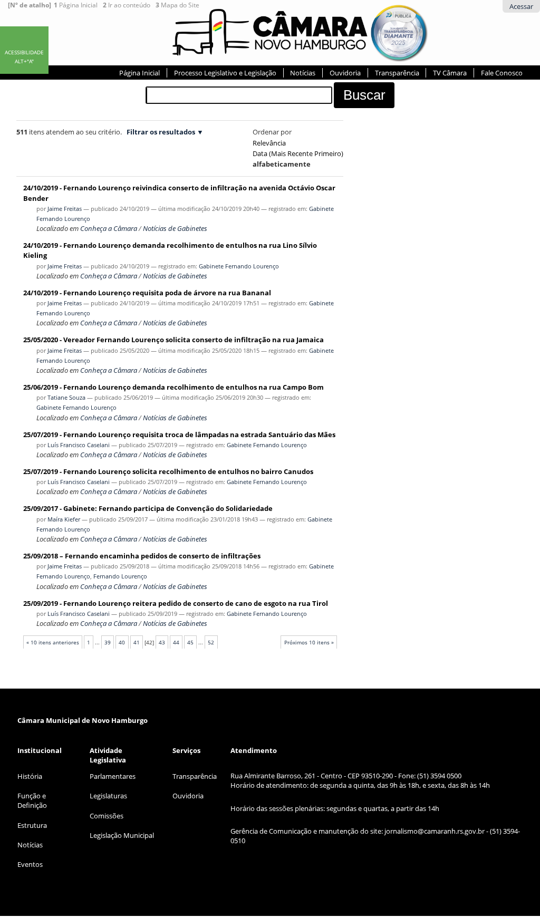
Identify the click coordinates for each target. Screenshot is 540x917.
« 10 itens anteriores (52, 642)
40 (122, 642)
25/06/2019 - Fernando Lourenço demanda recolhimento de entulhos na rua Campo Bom (173, 387)
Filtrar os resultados (161, 132)
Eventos (30, 864)
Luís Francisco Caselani (78, 445)
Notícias (302, 73)
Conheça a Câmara (108, 228)
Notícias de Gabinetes (175, 228)
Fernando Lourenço (120, 576)
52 (211, 642)
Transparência (397, 73)
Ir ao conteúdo (126, 5)
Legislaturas (108, 795)
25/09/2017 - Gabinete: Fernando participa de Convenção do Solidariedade (148, 508)
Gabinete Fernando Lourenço (239, 266)
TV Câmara (450, 73)
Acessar (521, 6)
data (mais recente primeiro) (298, 153)
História (29, 776)
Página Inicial (76, 5)
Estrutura (32, 825)
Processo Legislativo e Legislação (225, 73)
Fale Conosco (502, 73)
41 (136, 642)
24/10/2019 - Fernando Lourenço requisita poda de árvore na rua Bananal (147, 292)
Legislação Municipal (122, 835)
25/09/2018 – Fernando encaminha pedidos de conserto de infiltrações (142, 556)
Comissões (106, 816)
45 (190, 642)
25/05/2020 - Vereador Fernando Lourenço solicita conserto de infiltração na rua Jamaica (173, 339)
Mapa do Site (177, 5)
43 (162, 642)
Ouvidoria (345, 73)
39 (107, 642)
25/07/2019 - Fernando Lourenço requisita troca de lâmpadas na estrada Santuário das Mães (179, 434)
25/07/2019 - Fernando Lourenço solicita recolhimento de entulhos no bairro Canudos (168, 471)
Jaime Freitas (64, 209)
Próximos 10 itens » (309, 642)
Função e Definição (32, 800)
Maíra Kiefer (63, 519)
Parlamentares (113, 776)
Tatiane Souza (66, 397)
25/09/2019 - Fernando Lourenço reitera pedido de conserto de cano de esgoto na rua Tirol (175, 603)
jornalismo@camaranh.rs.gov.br (434, 831)
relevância (269, 143)
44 (176, 642)
